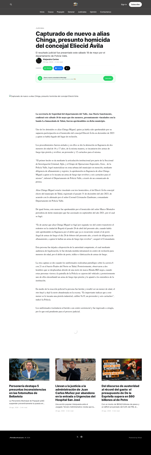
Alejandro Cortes (51, 59)
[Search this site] (11, 4)
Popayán (60, 12)
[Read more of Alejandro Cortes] (39, 61)
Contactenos (105, 12)
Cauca (50, 12)
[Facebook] (81, 437)
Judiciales (82, 12)
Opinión (93, 12)
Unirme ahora (108, 78)
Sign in (124, 4)
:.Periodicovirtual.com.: (16, 437)
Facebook (59, 68)
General (71, 12)
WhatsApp (49, 68)
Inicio (42, 12)
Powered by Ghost (135, 437)
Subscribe (135, 4)
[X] (77, 437)
